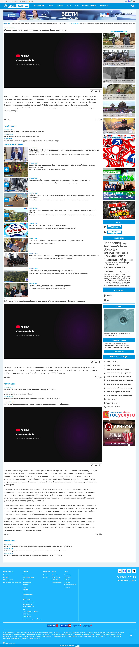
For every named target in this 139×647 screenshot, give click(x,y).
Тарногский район (109, 284)
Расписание (67, 575)
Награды (66, 579)
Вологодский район (118, 260)
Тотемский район (125, 276)
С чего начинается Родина (30, 611)
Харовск (127, 280)
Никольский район (121, 284)
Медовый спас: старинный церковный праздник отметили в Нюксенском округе (31, 141)
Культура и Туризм (28, 594)
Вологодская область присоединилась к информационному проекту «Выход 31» (59, 180)
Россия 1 (5, 575)
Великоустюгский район (116, 252)
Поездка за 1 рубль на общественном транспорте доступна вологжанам (56, 240)
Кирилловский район (112, 274)
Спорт (24, 592)
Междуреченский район (111, 278)
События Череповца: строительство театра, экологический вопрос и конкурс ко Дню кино (35, 551)
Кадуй (105, 263)
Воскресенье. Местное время (12, 582)
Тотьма (122, 274)
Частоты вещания (57, 582)
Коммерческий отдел (70, 584)
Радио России (56, 577)
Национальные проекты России (32, 619)
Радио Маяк (55, 579)
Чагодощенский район (111, 264)
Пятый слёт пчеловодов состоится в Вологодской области (24, 132)
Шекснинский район (112, 246)
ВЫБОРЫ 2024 (27, 614)
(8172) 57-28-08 (128, 577)
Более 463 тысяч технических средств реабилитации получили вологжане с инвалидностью (64, 256)
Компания (67, 587)
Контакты (67, 582)
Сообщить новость (118, 351)
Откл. (77, 645)
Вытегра (124, 243)
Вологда (110, 249)
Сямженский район (109, 285)
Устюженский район (115, 263)
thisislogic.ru (36, 638)
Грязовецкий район (116, 280)
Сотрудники (67, 577)
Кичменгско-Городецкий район (113, 282)
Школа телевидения (89, 6)
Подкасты (55, 575)
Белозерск (126, 263)
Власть (24, 587)
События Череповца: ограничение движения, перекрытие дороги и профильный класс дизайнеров (63, 23)
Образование (26, 599)
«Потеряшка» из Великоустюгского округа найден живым (51, 271)
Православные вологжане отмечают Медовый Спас (21, 136)
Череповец (112, 243)
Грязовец (127, 282)
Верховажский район (122, 285)
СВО (24, 609)
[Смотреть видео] (16, 169)
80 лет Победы (27, 616)
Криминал (25, 584)
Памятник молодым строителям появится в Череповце (50, 286)
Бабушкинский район (111, 276)
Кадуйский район (125, 272)
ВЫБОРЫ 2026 (104, 6)
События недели (8, 579)
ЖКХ (24, 579)
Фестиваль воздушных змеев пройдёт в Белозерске (48, 225)
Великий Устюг (114, 256)
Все (24, 575)
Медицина (26, 597)
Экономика (26, 589)
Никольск (116, 272)
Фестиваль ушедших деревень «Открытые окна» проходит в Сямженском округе (31, 398)
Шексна (123, 246)
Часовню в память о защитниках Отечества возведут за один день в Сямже (29, 389)
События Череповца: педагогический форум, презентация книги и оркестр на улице (33, 555)
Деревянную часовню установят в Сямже (18, 394)
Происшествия (27, 582)
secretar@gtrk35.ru (128, 580)
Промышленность (28, 604)
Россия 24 (6, 577)
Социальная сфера (28, 577)
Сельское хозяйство (28, 601)
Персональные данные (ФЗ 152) (12, 638)
